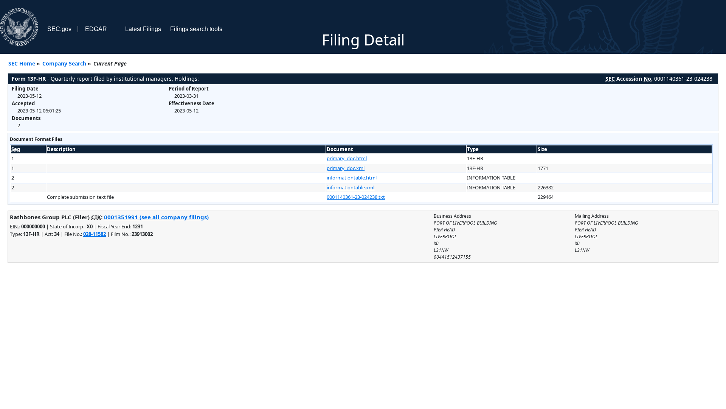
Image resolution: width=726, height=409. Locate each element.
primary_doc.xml (346, 168)
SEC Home (21, 63)
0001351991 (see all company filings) (156, 217)
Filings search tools (196, 29)
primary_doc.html (347, 158)
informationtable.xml (350, 187)
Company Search (64, 63)
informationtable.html (352, 177)
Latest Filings (143, 29)
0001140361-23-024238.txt (356, 197)
